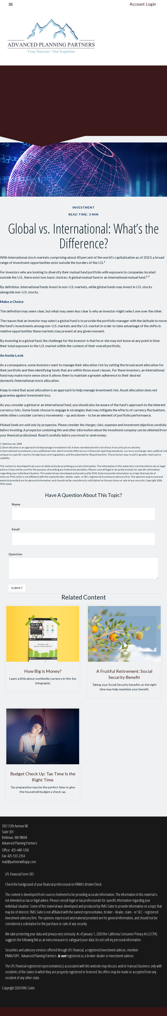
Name (16, 504)
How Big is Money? (42, 671)
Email (16, 529)
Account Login (143, 4)
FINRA (8, 955)
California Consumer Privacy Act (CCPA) (132, 933)
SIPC (17, 955)
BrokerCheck (93, 884)
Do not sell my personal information (118, 939)
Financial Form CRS (22, 874)
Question (15, 554)
